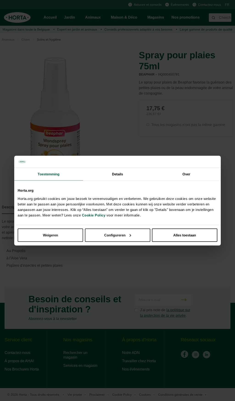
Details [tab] (117, 174)
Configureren (115, 235)
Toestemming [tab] (48, 174)
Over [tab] (186, 174)
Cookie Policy (94, 215)
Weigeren (50, 235)
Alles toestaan (184, 235)
